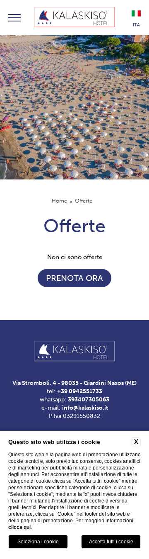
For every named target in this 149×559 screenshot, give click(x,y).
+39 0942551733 (79, 391)
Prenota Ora (74, 278)
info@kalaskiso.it (85, 407)
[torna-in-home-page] (74, 18)
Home (59, 201)
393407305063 (88, 399)
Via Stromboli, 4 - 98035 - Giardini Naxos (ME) (74, 383)
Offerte (83, 201)
